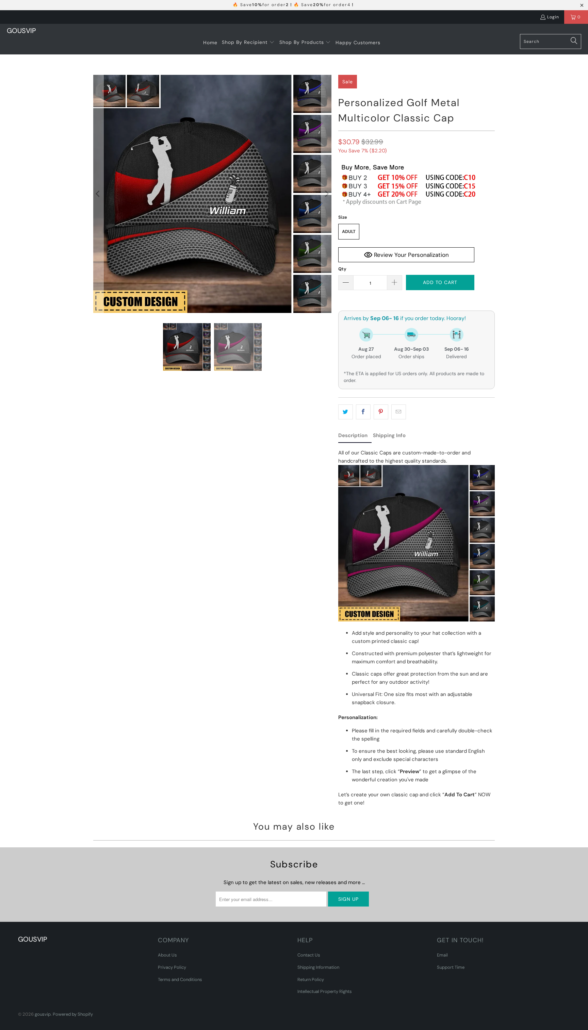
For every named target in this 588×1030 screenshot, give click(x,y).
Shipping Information (318, 967)
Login (553, 17)
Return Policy (310, 979)
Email (442, 955)
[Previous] (98, 194)
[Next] (326, 194)
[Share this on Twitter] (345, 411)
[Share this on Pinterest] (381, 411)
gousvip (43, 1014)
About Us (167, 955)
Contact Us (308, 955)
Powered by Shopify (73, 1014)
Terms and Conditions (180, 979)
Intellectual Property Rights (324, 991)
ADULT (349, 231)
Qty (342, 269)
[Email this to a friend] (398, 411)
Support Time (450, 967)
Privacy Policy (172, 967)
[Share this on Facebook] (363, 411)
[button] (248, 42)
